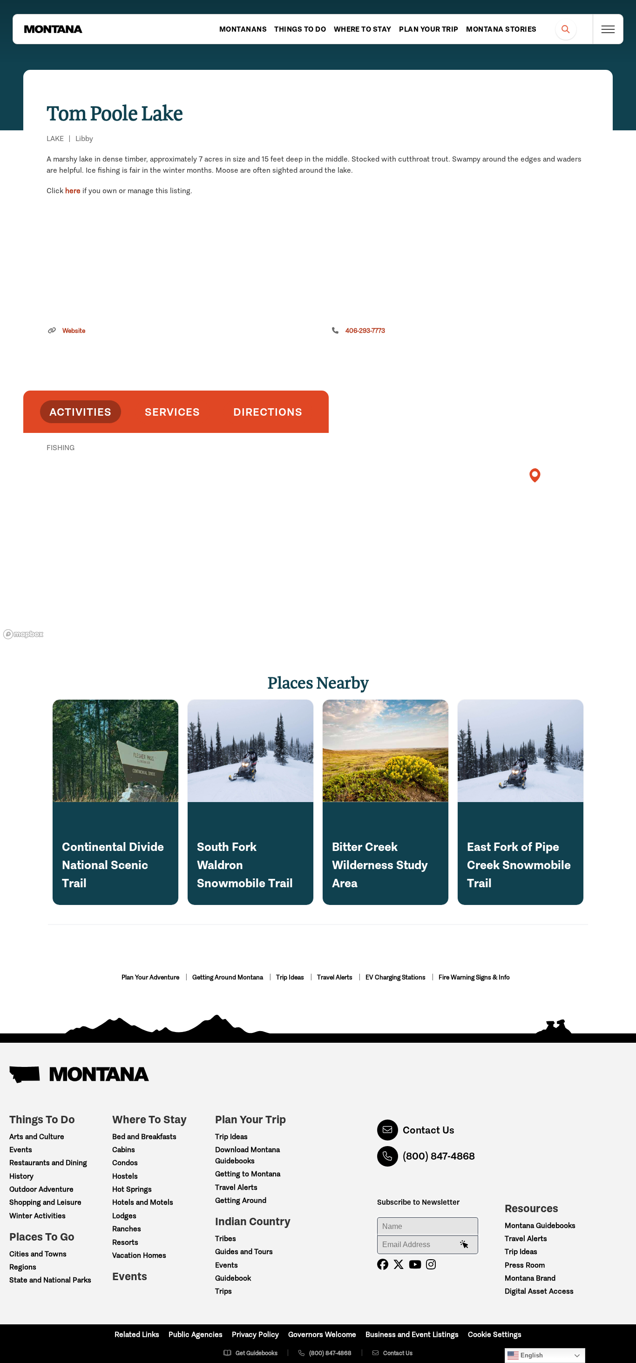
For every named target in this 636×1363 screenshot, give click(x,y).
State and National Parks (50, 1279)
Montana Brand (530, 1278)
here (73, 190)
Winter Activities (37, 1215)
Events (20, 1149)
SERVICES (172, 411)
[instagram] (431, 1264)
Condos (125, 1162)
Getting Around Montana (228, 977)
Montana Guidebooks (540, 1225)
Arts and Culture (36, 1136)
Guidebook (233, 1278)
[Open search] (565, 29)
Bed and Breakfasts (144, 1136)
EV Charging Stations (396, 977)
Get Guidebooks (256, 1353)
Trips (223, 1291)
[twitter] (398, 1264)
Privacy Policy (255, 1334)
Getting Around (240, 1200)
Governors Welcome (322, 1334)
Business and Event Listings (412, 1334)
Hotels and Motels (142, 1202)
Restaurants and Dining (48, 1162)
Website (73, 331)
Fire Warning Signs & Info (474, 977)
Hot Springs (132, 1189)
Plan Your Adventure (151, 977)
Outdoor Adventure (41, 1189)
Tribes (225, 1238)
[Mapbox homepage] (23, 634)
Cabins (123, 1149)
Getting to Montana (247, 1173)
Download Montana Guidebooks (247, 1155)
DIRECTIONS (268, 411)
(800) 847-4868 (439, 1156)
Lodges (124, 1215)
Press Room (525, 1265)
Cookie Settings (494, 1334)
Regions (22, 1266)
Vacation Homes (139, 1255)
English (531, 1355)
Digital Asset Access (539, 1291)
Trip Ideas (290, 977)
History (21, 1176)
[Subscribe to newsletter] (464, 1245)
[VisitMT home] (53, 29)
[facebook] (382, 1264)
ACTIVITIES (80, 411)
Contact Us (428, 1130)
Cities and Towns (38, 1253)
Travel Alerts (335, 977)
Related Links (137, 1334)
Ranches (126, 1228)
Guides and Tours (244, 1251)
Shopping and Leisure (45, 1202)
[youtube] (415, 1264)
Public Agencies (196, 1334)
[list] (176, 495)
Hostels (125, 1176)
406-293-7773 (365, 331)
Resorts (125, 1242)
